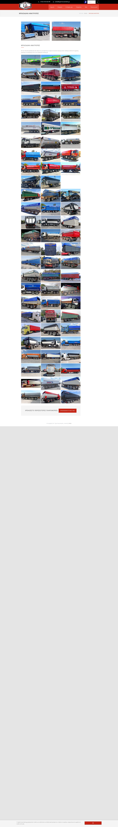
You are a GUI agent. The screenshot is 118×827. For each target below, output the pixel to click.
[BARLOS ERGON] (51, 195)
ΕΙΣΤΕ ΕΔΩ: (81, 13)
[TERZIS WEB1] (71, 61)
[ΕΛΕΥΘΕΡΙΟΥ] (31, 249)
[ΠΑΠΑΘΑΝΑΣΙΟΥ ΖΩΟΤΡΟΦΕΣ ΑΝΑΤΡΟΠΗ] (71, 88)
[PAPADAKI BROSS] (71, 383)
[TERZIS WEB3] (31, 61)
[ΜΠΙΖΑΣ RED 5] (71, 169)
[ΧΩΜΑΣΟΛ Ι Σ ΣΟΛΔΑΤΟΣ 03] (71, 115)
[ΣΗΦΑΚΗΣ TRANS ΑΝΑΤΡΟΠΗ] (51, 88)
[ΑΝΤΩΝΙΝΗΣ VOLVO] (31, 235)
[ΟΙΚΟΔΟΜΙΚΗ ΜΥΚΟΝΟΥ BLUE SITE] (31, 289)
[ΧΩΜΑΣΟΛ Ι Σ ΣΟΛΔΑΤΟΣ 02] (31, 115)
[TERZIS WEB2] (51, 61)
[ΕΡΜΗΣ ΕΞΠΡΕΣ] (51, 249)
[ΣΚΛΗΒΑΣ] (71, 289)
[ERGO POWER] (31, 155)
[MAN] (71, 209)
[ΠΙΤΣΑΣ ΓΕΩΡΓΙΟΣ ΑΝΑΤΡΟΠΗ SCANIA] (31, 75)
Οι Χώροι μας (69, 7)
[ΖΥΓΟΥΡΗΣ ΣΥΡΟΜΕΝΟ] (31, 262)
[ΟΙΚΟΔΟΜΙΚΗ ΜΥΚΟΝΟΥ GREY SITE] (51, 289)
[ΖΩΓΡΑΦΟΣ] (51, 262)
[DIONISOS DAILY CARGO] (31, 195)
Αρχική (52, 7)
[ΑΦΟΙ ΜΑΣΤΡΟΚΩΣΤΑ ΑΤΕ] (51, 235)
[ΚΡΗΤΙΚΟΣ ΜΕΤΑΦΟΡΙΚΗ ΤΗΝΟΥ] (71, 75)
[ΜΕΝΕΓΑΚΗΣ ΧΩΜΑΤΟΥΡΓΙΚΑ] (71, 128)
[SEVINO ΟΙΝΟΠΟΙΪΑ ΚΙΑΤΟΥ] (51, 209)
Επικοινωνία (94, 7)
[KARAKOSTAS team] (31, 182)
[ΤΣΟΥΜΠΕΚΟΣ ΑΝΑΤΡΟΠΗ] (31, 101)
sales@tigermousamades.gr (62, 1)
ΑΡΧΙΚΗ (85, 13)
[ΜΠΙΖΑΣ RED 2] (71, 155)
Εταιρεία (60, 7)
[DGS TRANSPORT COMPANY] (31, 128)
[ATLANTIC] (51, 142)
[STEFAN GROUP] (51, 75)
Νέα (86, 7)
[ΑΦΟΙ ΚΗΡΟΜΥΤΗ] (31, 209)
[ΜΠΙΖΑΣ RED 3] (31, 169)
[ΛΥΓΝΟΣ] (51, 276)
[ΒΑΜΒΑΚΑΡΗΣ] (71, 235)
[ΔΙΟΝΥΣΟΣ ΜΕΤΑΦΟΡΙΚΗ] (51, 101)
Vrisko (70, 423)
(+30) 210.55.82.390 (45, 1)
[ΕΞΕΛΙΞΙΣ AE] (51, 155)
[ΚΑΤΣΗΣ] (31, 276)
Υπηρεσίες (78, 7)
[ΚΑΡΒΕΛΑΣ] (51, 128)
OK (93, 823)
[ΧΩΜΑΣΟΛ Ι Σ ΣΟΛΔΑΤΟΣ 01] (51, 115)
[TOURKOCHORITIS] (31, 88)
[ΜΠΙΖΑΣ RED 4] (51, 169)
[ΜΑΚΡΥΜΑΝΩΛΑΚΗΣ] (71, 276)
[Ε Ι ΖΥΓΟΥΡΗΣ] (71, 397)
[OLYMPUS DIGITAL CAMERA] (71, 222)
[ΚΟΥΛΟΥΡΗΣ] (31, 142)
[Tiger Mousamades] (31, 6)
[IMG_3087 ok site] (51, 182)
